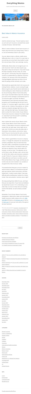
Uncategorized (22, 208)
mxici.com (6, 202)
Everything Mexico (15, 3)
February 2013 (5, 314)
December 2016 (5, 281)
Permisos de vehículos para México (10, 237)
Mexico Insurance (6, 349)
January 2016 (5, 283)
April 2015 (4, 291)
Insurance (16, 208)
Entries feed (4, 377)
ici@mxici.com (19, 200)
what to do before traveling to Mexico (11, 215)
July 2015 (4, 289)
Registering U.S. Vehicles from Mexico (10, 358)
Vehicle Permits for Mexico (8, 239)
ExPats (3, 337)
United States (5, 362)
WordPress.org (5, 381)
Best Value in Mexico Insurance (13, 33)
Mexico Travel (5, 350)
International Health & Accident (9, 345)
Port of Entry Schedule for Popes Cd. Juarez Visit (13, 243)
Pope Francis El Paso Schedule (9, 241)
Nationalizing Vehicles (7, 354)
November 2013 (5, 306)
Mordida (4, 213)
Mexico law (25, 211)
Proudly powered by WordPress (9, 391)
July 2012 (4, 322)
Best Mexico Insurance (10, 210)
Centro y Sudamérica (7, 333)
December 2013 (5, 304)
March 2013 (4, 312)
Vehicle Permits (5, 366)
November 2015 (5, 287)
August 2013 (5, 310)
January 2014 (5, 303)
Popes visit (4, 356)
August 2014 (5, 299)
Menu (15, 10)
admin (3, 255)
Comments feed (5, 379)
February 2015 (5, 293)
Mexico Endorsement (17, 211)
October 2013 (5, 308)
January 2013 (5, 316)
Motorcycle (4, 352)
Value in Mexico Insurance (22, 213)
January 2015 (5, 295)
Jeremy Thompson (6, 262)
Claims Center (20, 210)
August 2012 (5, 320)
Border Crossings (6, 331)
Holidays (4, 339)
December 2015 (5, 285)
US (2, 364)
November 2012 (5, 318)
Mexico (10, 211)
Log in (3, 375)
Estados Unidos (5, 335)
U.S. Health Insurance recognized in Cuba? (12, 245)
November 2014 (5, 297)
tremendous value (10, 213)
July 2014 (4, 301)
